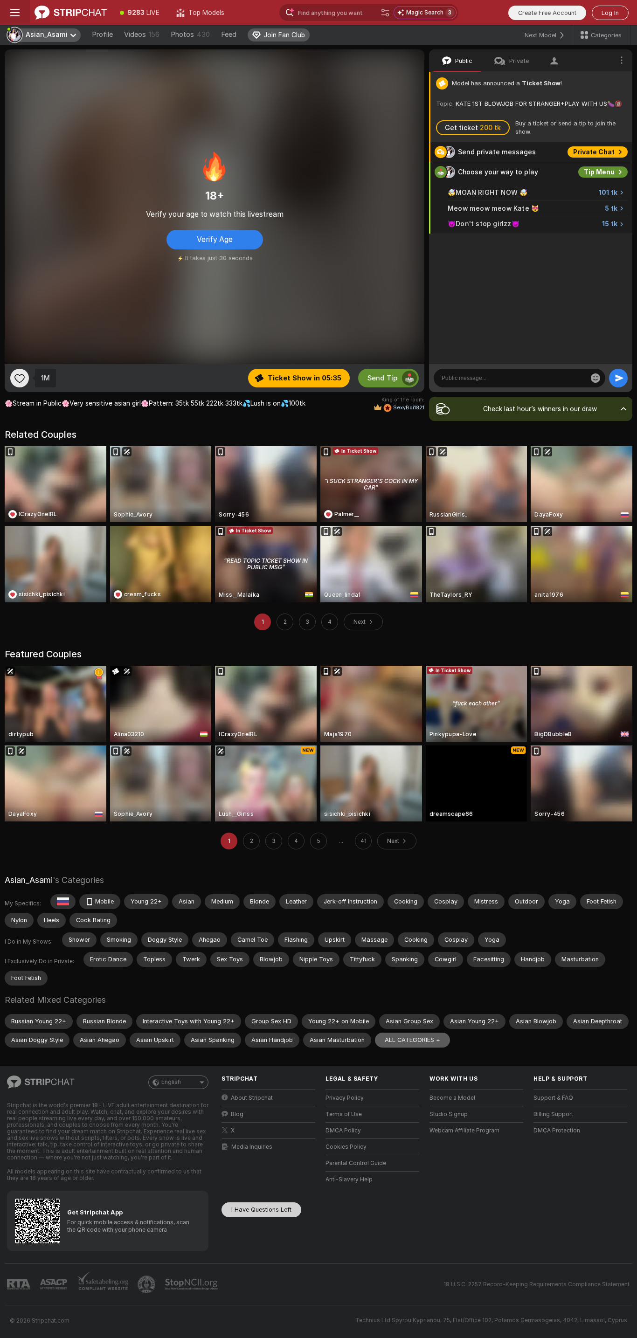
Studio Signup (448, 1114)
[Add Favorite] (19, 378)
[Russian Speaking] (63, 901)
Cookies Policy (346, 1147)
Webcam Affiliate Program (464, 1130)
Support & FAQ (553, 1098)
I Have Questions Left (261, 1209)
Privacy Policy (344, 1098)
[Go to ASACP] (54, 1284)
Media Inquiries (251, 1147)
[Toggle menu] (15, 12)
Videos (141, 34)
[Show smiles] (595, 378)
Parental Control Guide (355, 1163)
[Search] (385, 12)
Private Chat (594, 152)
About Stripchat (252, 1098)
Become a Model (452, 1098)
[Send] (618, 378)
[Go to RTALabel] (19, 1284)
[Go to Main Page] (70, 12)
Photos (190, 34)
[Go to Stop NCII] (192, 1284)
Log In (610, 12)
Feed (228, 34)
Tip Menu (599, 172)
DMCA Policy (343, 1130)
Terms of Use (343, 1114)
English (171, 1082)
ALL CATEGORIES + (412, 1039)
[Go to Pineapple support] (147, 1284)
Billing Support (553, 1114)
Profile (102, 34)
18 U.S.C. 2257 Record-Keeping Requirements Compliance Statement (536, 1284)
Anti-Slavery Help (349, 1179)
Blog (237, 1114)
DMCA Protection (556, 1130)
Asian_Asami (29, 880)
